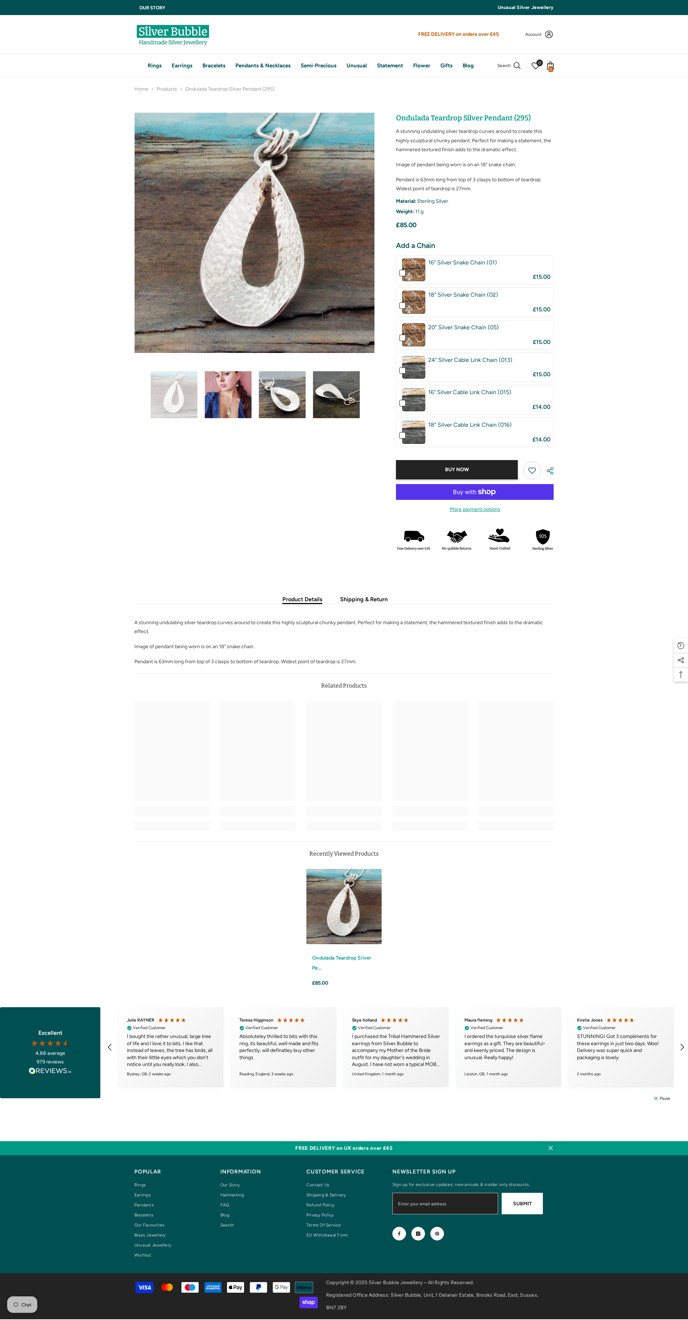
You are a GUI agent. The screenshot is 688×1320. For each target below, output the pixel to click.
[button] (136, 394)
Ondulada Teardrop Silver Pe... (342, 963)
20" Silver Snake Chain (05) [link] (463, 327)
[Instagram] (418, 1233)
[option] (254, 233)
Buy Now (457, 470)
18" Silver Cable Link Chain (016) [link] (470, 424)
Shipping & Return (364, 599)
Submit (522, 1204)
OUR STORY (152, 7)
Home (141, 89)
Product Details (302, 599)
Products (167, 89)
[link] (413, 270)
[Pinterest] (437, 1233)
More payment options (475, 509)
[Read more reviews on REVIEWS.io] (50, 1071)
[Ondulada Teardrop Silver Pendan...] (344, 906)
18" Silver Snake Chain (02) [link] (463, 294)
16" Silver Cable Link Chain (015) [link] (469, 392)
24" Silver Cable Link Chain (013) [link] (470, 360)
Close (551, 1148)
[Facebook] (399, 1233)
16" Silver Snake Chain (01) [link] (462, 262)
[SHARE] (547, 470)
